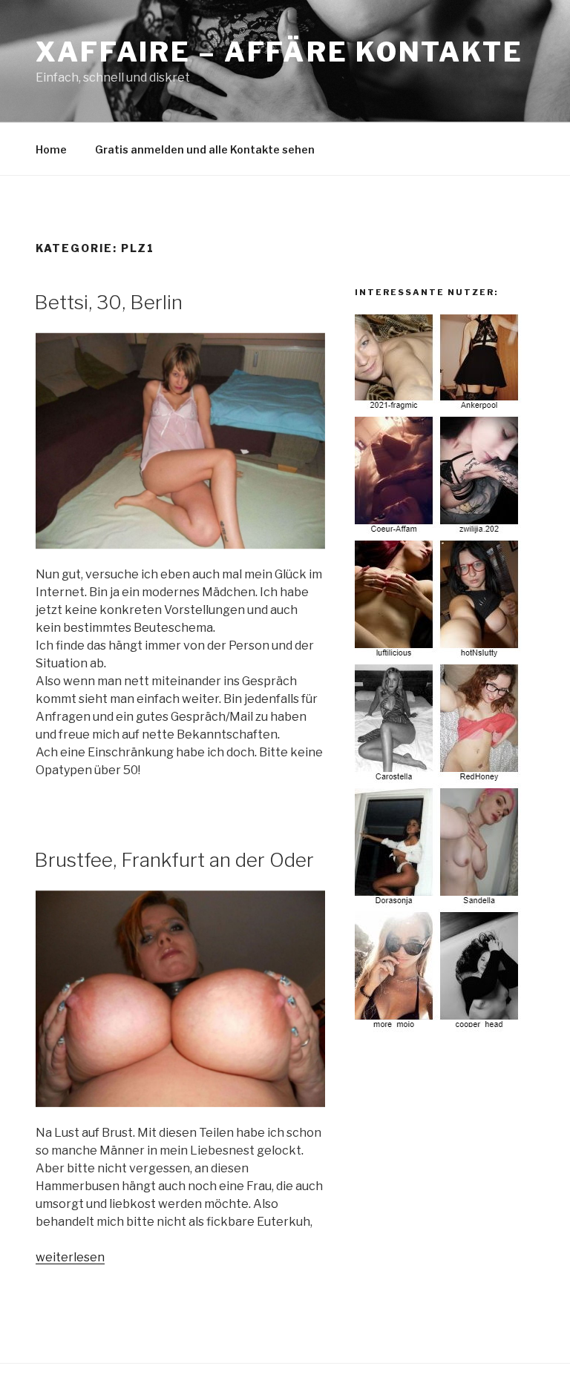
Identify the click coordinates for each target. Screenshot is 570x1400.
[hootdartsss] (438, 1028)
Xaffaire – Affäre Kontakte (279, 52)
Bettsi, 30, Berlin (108, 302)
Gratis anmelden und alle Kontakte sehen (205, 149)
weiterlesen (70, 1257)
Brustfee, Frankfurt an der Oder (174, 859)
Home (51, 149)
